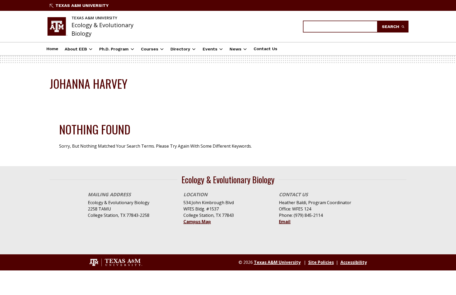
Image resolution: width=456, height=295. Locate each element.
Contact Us (265, 48)
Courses (149, 48)
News (235, 48)
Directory (180, 48)
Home (52, 48)
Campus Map (197, 221)
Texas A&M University (82, 5)
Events (210, 48)
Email (285, 221)
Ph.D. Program (114, 48)
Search (391, 26)
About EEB (76, 48)
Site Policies (321, 262)
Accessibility (353, 262)
